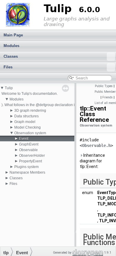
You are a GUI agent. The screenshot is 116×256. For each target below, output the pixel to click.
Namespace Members (27, 172)
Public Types (104, 86)
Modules (11, 46)
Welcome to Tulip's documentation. (29, 94)
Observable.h (96, 145)
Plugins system (26, 167)
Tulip (9, 88)
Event (23, 139)
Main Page (13, 35)
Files (8, 67)
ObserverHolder (32, 155)
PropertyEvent (30, 161)
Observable (28, 150)
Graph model (24, 122)
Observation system (30, 133)
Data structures (26, 116)
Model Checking (27, 127)
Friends (107, 97)
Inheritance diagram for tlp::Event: (92, 161)
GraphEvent (28, 144)
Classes (11, 56)
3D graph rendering (30, 110)
